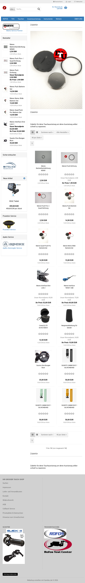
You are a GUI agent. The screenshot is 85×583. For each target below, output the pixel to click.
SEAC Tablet (14, 201)
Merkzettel (79, 1)
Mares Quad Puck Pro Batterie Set (43, 247)
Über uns (78, 19)
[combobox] (47, 132)
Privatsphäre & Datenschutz (13, 513)
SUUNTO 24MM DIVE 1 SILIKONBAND (69, 366)
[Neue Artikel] (24, 178)
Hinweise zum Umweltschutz (13, 517)
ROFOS (5, 19)
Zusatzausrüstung (33, 19)
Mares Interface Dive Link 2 (43, 287)
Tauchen (21, 19)
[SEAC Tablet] (14, 190)
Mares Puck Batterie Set (69, 207)
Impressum (7, 487)
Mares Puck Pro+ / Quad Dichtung (43, 207)
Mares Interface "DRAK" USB (69, 287)
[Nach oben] (6, 579)
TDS (12, 19)
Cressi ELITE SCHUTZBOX (43, 327)
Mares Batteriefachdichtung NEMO (43, 168)
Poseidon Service (9, 230)
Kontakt (5, 496)
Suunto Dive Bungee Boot (43, 366)
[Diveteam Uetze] (4, 7)
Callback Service (9, 509)
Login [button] (69, 1)
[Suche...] (39, 9)
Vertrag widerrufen (10, 574)
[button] (58, 1)
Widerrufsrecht (8, 500)
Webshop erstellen (34, 580)
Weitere (59, 19)
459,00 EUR (14, 206)
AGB (4, 504)
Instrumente (48, 19)
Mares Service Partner (14, 31)
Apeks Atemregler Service (12, 248)
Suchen (5, 483)
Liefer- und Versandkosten (12, 492)
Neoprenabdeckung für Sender (69, 327)
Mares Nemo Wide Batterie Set (69, 247)
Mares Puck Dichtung (69, 166)
